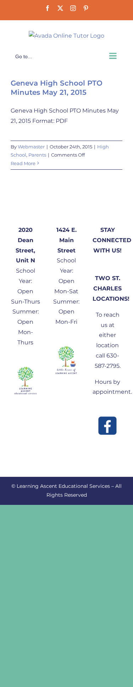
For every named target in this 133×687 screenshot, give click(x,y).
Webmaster (31, 146)
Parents (37, 155)
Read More (23, 163)
